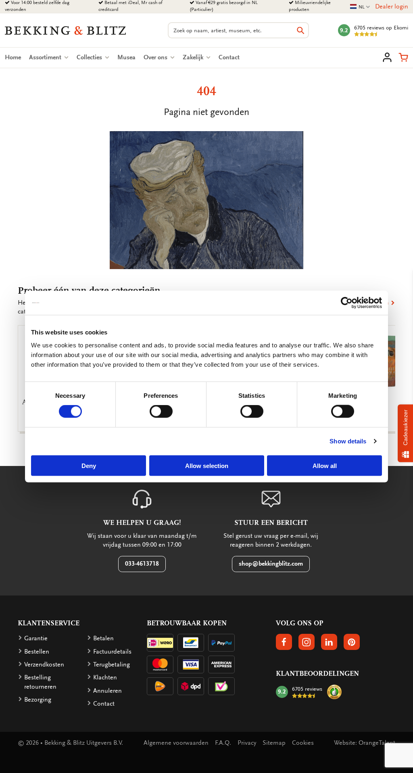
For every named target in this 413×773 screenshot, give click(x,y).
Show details (348, 441)
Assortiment (46, 57)
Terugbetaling (111, 664)
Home (13, 57)
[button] (403, 57)
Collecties (90, 57)
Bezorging (37, 699)
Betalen (103, 638)
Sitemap (274, 742)
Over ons (156, 57)
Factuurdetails (112, 651)
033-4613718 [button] (142, 563)
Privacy (247, 742)
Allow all (325, 465)
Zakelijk (194, 57)
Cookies (303, 742)
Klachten (105, 677)
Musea (126, 57)
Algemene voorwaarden (176, 742)
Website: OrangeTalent (364, 742)
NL (360, 7)
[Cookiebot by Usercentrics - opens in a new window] (346, 303)
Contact (229, 57)
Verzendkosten (44, 664)
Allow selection (206, 465)
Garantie (36, 638)
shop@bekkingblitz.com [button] (271, 563)
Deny (88, 465)
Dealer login (391, 6)
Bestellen (36, 651)
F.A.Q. (223, 742)
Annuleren (107, 690)
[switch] (161, 411)
